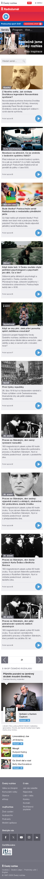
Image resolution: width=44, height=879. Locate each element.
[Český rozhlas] (9, 3)
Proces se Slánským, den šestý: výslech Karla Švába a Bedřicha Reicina (18, 562)
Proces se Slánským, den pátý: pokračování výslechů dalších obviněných (18, 624)
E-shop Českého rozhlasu (17, 668)
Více (28, 29)
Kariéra (26, 799)
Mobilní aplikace (9, 823)
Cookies (5, 870)
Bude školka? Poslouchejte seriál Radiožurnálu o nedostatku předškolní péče (21, 211)
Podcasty (6, 819)
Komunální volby (9, 792)
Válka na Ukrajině (9, 788)
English (5, 872)
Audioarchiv (7, 815)
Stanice (5, 795)
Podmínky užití (30, 870)
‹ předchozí (4, 659)
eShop (5, 799)
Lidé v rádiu (28, 795)
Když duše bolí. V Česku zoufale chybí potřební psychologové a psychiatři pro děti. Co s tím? (21, 270)
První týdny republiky (13, 387)
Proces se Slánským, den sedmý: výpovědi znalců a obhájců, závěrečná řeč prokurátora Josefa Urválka (21, 501)
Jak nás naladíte (30, 788)
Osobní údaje (16, 870)
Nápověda (27, 792)
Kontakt (26, 803)
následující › (39, 659)
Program (17, 29)
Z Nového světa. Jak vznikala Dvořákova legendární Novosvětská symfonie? (20, 94)
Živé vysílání (7, 811)
